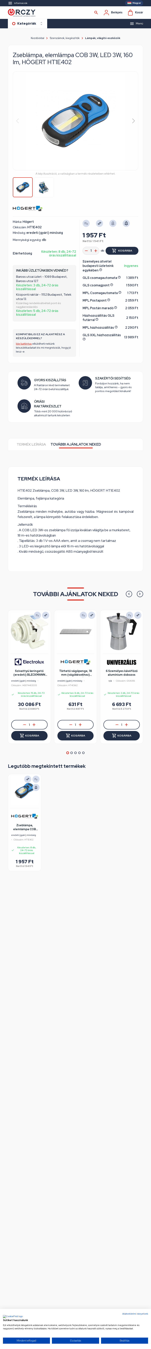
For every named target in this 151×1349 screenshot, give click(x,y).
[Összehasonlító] (99, 223)
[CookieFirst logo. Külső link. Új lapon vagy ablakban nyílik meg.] (13, 1316)
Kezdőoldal (37, 38)
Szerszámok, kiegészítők (65, 38)
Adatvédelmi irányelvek (135, 1313)
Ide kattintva (24, 343)
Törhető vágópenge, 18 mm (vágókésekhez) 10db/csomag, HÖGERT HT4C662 (75, 673)
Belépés (116, 12)
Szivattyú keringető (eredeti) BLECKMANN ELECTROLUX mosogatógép (29, 673)
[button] (133, 120)
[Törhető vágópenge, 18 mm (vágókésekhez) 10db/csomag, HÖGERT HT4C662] (76, 631)
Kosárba (125, 250)
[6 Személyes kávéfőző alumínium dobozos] (122, 631)
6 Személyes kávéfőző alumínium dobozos (122, 673)
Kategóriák (26, 23)
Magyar (137, 3)
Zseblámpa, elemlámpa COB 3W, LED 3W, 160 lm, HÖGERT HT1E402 (24, 827)
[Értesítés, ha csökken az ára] (36, 787)
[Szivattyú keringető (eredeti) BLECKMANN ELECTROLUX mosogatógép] (29, 631)
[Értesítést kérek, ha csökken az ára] (126, 223)
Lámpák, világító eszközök (102, 38)
